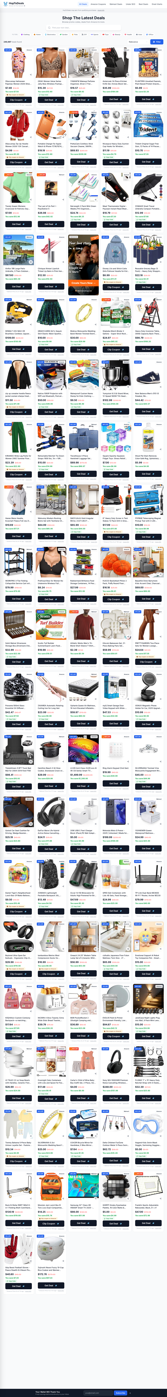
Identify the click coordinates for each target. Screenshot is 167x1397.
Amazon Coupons (98, 4)
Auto (140, 34)
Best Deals (143, 4)
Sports (95, 34)
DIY (85, 34)
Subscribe (120, 1393)
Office (151, 34)
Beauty (117, 34)
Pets (75, 34)
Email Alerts (157, 4)
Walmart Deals (116, 4)
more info (101, 10)
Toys (106, 34)
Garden (65, 34)
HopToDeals (16, 3)
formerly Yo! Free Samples (16, 5)
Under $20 (130, 4)
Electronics (51, 34)
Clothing (26, 34)
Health (129, 34)
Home (38, 34)
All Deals (83, 4)
